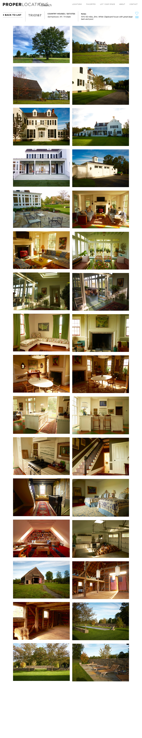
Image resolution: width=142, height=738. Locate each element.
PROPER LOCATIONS (26, 5)
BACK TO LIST (13, 15)
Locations (77, 4)
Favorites (91, 4)
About (122, 4)
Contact (134, 4)
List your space (107, 4)
